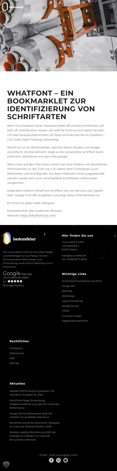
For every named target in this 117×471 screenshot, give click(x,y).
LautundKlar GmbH (16, 279)
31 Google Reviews (13, 285)
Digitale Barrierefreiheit (75, 320)
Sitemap (14, 363)
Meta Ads (67, 291)
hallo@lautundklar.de (74, 255)
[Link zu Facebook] (51, 460)
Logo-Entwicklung (72, 301)
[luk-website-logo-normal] (13, 6)
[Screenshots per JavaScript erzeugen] (115, 235)
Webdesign (68, 296)
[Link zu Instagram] (58, 460)
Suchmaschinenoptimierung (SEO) (82, 281)
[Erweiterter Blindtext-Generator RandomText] (2, 235)
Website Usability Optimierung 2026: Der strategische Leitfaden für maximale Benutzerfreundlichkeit (33, 436)
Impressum (16, 348)
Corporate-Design (72, 316)
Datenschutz (17, 353)
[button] (6, 464)
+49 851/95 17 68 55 (76, 259)
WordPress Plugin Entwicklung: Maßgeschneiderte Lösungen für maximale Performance (34, 404)
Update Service (70, 306)
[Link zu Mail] (65, 460)
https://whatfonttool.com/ (38, 215)
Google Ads (68, 286)
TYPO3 (65, 311)
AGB (12, 358)
